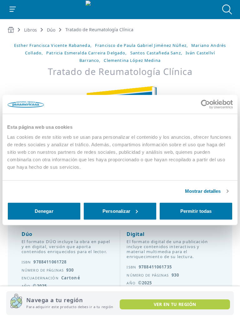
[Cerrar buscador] (227, 9)
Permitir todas (196, 210)
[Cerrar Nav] (13, 9)
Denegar (44, 210)
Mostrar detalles (203, 191)
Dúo (51, 30)
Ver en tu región (175, 304)
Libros (30, 30)
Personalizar (116, 210)
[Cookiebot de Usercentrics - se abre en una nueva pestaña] (205, 104)
